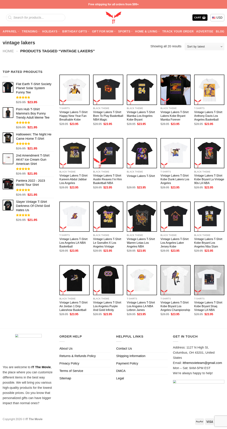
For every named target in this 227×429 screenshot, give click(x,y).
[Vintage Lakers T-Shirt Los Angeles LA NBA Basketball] (74, 216)
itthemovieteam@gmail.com (202, 363)
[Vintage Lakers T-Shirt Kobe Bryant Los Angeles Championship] (175, 280)
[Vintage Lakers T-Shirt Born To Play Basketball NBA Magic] (108, 89)
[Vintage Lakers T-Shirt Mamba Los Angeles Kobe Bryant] (142, 89)
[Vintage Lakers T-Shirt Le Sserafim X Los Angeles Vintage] (108, 216)
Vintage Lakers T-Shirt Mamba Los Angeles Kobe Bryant (141, 115)
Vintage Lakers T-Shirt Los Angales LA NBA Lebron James (141, 306)
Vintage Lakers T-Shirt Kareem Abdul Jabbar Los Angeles (73, 179)
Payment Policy (127, 363)
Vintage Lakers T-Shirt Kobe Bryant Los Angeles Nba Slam (208, 242)
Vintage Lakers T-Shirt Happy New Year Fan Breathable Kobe (73, 115)
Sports (124, 31)
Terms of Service (71, 371)
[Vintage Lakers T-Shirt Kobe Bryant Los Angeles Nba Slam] (209, 216)
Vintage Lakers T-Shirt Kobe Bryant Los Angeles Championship (175, 306)
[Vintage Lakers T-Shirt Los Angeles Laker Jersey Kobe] (175, 216)
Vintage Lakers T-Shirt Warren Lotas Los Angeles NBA (141, 242)
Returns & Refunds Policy (77, 356)
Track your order (178, 31)
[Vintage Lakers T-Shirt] (142, 153)
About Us (66, 348)
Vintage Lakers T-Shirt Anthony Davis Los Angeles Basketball (208, 115)
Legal (120, 378)
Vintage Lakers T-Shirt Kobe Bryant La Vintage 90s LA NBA (209, 179)
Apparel (10, 31)
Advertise (204, 31)
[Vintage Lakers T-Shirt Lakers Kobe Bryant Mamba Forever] (175, 89)
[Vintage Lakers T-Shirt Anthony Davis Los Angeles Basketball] (209, 89)
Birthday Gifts (74, 31)
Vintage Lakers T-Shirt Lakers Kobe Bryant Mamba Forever (174, 115)
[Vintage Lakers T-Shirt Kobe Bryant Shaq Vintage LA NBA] (209, 280)
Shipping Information (130, 356)
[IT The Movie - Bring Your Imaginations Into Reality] (113, 17)
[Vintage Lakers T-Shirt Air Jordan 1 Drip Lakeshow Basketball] (74, 280)
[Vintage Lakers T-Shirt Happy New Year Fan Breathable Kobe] (74, 89)
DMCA (121, 371)
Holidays (49, 31)
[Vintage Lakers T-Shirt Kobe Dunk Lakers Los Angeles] (175, 153)
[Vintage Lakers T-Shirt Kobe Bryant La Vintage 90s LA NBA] (209, 153)
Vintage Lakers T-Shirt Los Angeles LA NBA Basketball (73, 242)
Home (8, 51)
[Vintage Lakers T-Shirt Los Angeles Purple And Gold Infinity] (108, 280)
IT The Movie (41, 367)
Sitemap (65, 378)
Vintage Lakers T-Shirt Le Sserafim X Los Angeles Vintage (107, 242)
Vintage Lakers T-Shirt (141, 175)
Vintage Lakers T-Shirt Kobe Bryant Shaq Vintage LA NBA (208, 306)
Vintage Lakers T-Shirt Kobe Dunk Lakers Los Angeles (174, 179)
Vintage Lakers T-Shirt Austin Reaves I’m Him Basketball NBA (107, 179)
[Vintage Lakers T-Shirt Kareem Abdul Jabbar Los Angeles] (74, 153)
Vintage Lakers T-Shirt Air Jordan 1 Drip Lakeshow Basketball (73, 306)
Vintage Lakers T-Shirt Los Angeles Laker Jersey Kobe (174, 242)
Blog (220, 31)
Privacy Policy (69, 363)
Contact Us (124, 348)
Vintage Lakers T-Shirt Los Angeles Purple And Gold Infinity (107, 306)
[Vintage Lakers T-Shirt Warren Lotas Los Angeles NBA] (142, 216)
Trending (29, 31)
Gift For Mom (102, 31)
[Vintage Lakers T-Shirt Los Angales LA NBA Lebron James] (142, 280)
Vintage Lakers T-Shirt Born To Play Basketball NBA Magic (108, 115)
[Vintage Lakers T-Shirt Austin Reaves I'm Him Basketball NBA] (108, 153)
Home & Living (146, 31)
